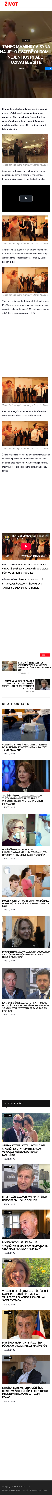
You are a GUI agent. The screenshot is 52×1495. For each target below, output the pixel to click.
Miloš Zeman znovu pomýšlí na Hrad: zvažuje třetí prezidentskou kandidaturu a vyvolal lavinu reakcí (25, 1392)
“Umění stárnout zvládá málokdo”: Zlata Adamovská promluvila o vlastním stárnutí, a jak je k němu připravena (22, 800)
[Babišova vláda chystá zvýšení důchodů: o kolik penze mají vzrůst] (26, 1324)
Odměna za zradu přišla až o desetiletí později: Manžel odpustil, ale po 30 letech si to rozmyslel (18, 686)
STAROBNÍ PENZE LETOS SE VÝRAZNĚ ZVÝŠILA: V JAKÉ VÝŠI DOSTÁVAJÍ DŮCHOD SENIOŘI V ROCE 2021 (25, 568)
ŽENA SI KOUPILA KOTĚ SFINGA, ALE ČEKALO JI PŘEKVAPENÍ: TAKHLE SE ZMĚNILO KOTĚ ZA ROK (22, 583)
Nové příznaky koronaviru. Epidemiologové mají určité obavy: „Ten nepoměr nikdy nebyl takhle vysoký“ (24, 852)
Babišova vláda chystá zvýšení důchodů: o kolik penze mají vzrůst (25, 1344)
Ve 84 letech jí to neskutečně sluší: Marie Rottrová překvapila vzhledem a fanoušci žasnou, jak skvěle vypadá (25, 1295)
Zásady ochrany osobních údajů (15, 1490)
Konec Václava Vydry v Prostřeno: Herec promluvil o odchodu (25, 1199)
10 (50, 69)
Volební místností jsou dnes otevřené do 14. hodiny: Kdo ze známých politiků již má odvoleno (24, 747)
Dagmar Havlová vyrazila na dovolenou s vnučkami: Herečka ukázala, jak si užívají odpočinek (26, 954)
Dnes (26, 40)
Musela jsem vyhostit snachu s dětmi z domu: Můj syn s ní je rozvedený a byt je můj (25, 903)
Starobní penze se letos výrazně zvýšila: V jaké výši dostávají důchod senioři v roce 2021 (34, 668)
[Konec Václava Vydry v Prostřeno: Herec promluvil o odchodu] (26, 1178)
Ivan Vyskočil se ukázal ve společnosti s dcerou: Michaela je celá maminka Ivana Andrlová (24, 1245)
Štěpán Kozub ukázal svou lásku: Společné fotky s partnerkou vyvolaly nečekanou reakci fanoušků (23, 1150)
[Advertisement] (26, 346)
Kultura (7, 1115)
